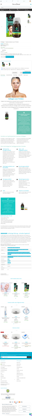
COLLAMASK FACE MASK (26, 293)
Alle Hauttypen (9, 249)
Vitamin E (13, 247)
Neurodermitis (13, 253)
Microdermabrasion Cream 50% (16, 318)
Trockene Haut (19, 249)
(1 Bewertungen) (6, 43)
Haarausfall (21, 253)
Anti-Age (9, 252)
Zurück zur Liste (2, 11)
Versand (6, 52)
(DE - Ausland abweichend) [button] (17, 322)
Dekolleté (12, 257)
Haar (15, 256)
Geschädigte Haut (10, 253)
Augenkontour (18, 256)
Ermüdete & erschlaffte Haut (20, 252)
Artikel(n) (15, 72)
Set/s (21, 72)
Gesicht (12, 256)
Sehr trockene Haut (10, 250)
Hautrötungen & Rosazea (26, 252)
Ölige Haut (13, 250)
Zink (16, 247)
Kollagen (15, 247)
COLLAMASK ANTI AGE (5, 293)
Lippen (29, 256)
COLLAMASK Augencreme (6, 69)
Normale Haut (13, 249)
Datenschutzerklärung (15, 354)
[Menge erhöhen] (5, 57)
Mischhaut (22, 249)
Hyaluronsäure (9, 247)
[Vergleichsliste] (12, 1)
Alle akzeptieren (24, 406)
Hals (28, 256)
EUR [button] (23, 1)
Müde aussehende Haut (14, 252)
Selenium (19, 247)
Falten (10, 252)
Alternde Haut (29, 253)
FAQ (1, 379)
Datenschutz (7, 413)
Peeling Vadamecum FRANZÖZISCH (6, 343)
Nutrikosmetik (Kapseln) (24, 256)
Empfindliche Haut (26, 249)
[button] (6, 1)
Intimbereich (9, 256)
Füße (10, 257)
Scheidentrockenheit (25, 253)
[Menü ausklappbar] (1, 4)
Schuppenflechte (17, 253)
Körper (14, 256)
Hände (21, 256)
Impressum (3, 413)
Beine (8, 257)
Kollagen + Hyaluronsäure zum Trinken (8, 68)
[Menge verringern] (1, 57)
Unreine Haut (16, 250)
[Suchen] (30, 7)
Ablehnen (24, 411)
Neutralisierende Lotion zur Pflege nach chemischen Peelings (6, 318)
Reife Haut (16, 249)
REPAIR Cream (26, 317)
